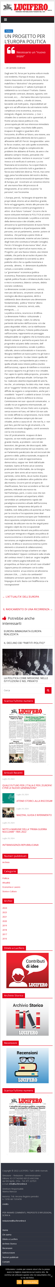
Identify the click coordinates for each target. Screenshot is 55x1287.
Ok (19, 1282)
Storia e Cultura (9, 891)
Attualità (6, 882)
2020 (4, 921)
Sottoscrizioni (8, 1252)
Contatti (6, 1261)
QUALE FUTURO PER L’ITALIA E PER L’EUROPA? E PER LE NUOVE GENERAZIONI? (27, 787)
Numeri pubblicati (10, 1257)
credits (5, 1204)
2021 (4, 916)
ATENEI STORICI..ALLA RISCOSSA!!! (34, 801)
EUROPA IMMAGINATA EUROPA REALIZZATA (22, 632)
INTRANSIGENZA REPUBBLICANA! (20, 844)
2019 (4, 925)
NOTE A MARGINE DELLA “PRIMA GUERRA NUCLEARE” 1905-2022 (24, 830)
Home (5, 1230)
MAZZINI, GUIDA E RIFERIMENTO (34, 815)
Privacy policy (31, 1282)
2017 (4, 934)
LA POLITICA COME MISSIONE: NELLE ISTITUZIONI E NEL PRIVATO (26, 679)
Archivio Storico (9, 1243)
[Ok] (51, 1276)
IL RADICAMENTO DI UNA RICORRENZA (28, 609)
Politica (9, 31)
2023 (4, 912)
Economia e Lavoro (11, 887)
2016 (4, 938)
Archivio (6, 862)
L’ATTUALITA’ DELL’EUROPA (20, 596)
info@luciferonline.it (18, 1183)
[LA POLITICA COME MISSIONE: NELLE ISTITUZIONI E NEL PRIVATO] (27, 650)
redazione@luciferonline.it (14, 1220)
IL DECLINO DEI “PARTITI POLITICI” (24, 643)
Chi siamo (6, 1234)
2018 (4, 930)
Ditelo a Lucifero (10, 1239)
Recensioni (7, 1248)
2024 (4, 908)
